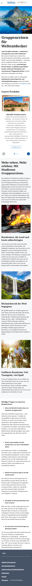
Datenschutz (5, 573)
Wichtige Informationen (9, 562)
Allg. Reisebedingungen (8, 566)
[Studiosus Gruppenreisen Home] (11, 2)
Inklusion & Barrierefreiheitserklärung (13, 569)
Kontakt (4, 576)
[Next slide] (28, 153)
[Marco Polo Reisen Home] (22, 2)
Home (4, 553)
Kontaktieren (24, 83)
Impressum (5, 580)
